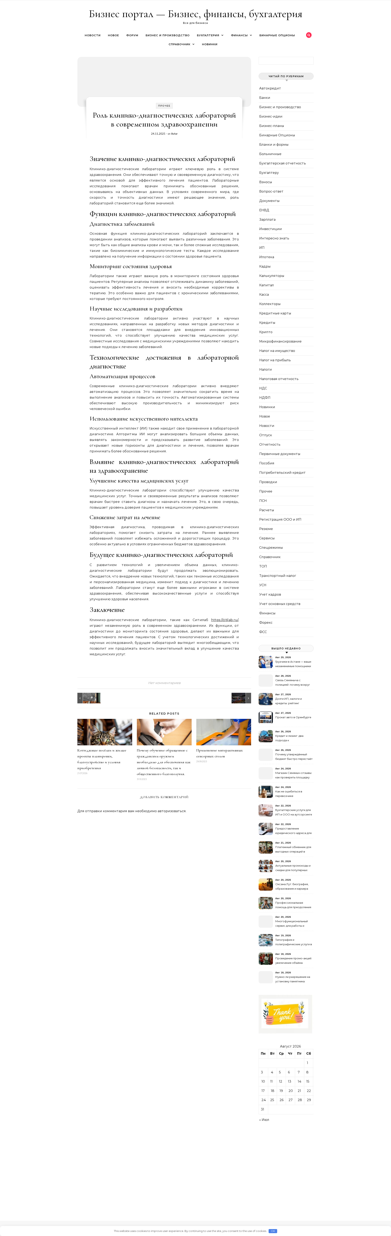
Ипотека (266, 257)
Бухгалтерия (208, 35)
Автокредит (270, 88)
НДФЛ (264, 398)
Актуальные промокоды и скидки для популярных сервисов (293, 868)
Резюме (266, 529)
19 (281, 1091)
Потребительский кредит (282, 473)
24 (263, 1100)
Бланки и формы (274, 145)
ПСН (263, 501)
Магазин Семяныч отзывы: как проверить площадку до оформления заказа (293, 775)
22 (309, 1091)
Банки (264, 98)
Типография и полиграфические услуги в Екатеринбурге (293, 942)
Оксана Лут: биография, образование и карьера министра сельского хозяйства (292, 886)
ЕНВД (264, 210)
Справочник (179, 44)
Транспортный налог (277, 576)
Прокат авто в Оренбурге (293, 717)
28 (300, 1100)
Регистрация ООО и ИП (280, 519)
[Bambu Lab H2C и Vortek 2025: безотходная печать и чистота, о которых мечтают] (242, 698)
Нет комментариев (164, 683)
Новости (93, 35)
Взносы (265, 182)
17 (263, 1091)
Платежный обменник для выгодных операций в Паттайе (293, 849)
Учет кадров (270, 594)
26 (281, 1100)
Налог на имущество (277, 351)
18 (272, 1091)
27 (291, 1100)
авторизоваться (172, 811)
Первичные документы (279, 454)
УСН (262, 585)
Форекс (265, 623)
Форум (132, 35)
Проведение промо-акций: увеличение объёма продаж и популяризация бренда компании (293, 961)
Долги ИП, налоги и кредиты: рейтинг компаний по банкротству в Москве (293, 701)
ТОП (263, 566)
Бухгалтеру (269, 173)
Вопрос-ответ (271, 191)
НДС (263, 388)
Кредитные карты (275, 313)
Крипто (265, 332)
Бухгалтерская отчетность (282, 163)
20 (291, 1091)
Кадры (265, 266)
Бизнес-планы (271, 126)
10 (263, 1081)
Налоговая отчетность (279, 379)
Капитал (266, 285)
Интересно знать (274, 238)
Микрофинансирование (280, 341)
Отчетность (269, 444)
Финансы (239, 35)
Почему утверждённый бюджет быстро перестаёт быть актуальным (294, 757)
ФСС (263, 632)
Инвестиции (270, 229)
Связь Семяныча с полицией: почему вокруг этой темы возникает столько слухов (292, 683)
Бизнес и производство (168, 35)
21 (299, 1091)
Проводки (268, 482)
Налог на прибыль (275, 360)
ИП (262, 248)
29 (309, 1100)
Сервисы (267, 538)
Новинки (209, 44)
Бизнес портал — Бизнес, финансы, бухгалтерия (195, 13)
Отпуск (265, 435)
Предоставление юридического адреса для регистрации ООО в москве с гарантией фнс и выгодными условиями (293, 831)
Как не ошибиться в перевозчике (288, 794)
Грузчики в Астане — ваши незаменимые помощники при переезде (293, 664)
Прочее (164, 105)
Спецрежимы (271, 548)
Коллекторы (270, 304)
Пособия (266, 463)
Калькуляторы (271, 276)
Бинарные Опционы (277, 35)
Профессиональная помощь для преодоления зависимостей (293, 905)
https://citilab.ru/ (224, 620)
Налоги (265, 369)
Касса (264, 294)
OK (273, 1231)
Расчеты (266, 510)
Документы (269, 201)
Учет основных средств (279, 604)
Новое (113, 35)
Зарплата (267, 219)
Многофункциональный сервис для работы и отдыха (291, 924)
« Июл (264, 1120)
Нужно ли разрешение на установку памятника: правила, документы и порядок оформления (292, 979)
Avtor (174, 133)
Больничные (270, 154)
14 (299, 1081)
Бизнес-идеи (270, 116)
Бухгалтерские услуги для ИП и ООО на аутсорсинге (293, 812)
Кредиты (267, 323)
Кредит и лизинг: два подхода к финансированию (289, 738)
